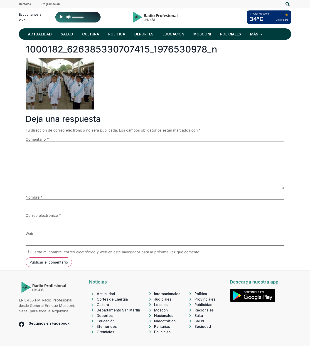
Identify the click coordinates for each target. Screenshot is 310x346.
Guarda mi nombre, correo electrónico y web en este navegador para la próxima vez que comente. (115, 252)
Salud (67, 34)
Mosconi (202, 34)
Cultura (90, 34)
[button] (287, 4)
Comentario (37, 139)
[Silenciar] (68, 17)
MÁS (254, 34)
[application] (78, 17)
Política (116, 34)
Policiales (230, 34)
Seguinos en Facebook (49, 323)
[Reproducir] (61, 17)
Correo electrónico (43, 215)
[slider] (78, 17)
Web (29, 233)
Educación (173, 34)
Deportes (143, 34)
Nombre (34, 197)
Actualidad (40, 34)
